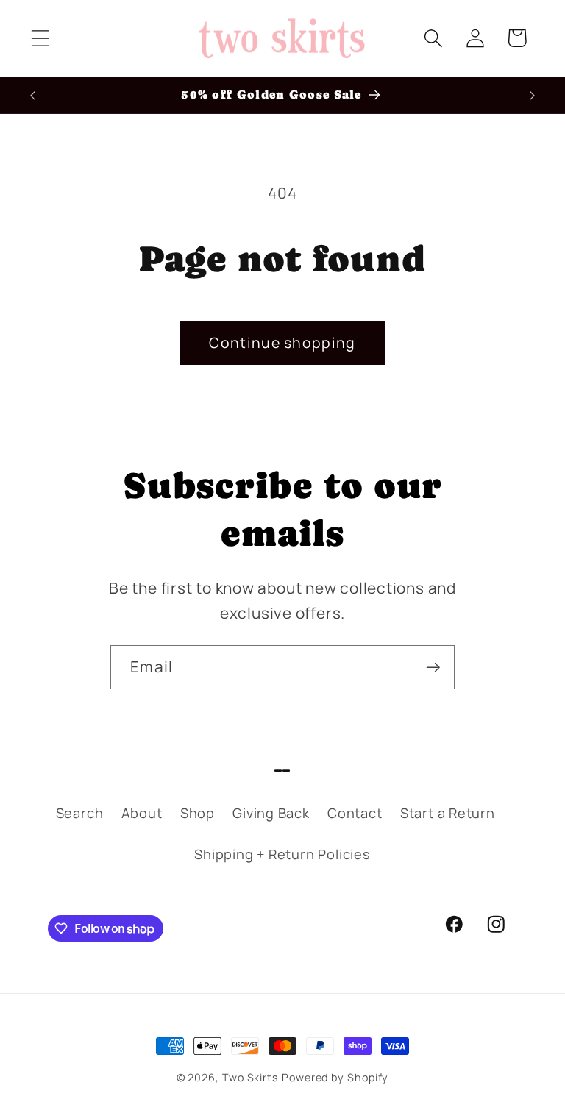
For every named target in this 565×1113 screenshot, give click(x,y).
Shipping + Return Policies (282, 854)
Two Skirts (250, 1077)
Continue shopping (282, 342)
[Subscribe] (433, 667)
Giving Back (271, 813)
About (142, 813)
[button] (40, 38)
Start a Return (447, 813)
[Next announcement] (532, 95)
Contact (354, 813)
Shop (197, 813)
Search (80, 813)
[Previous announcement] (32, 95)
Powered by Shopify (335, 1077)
